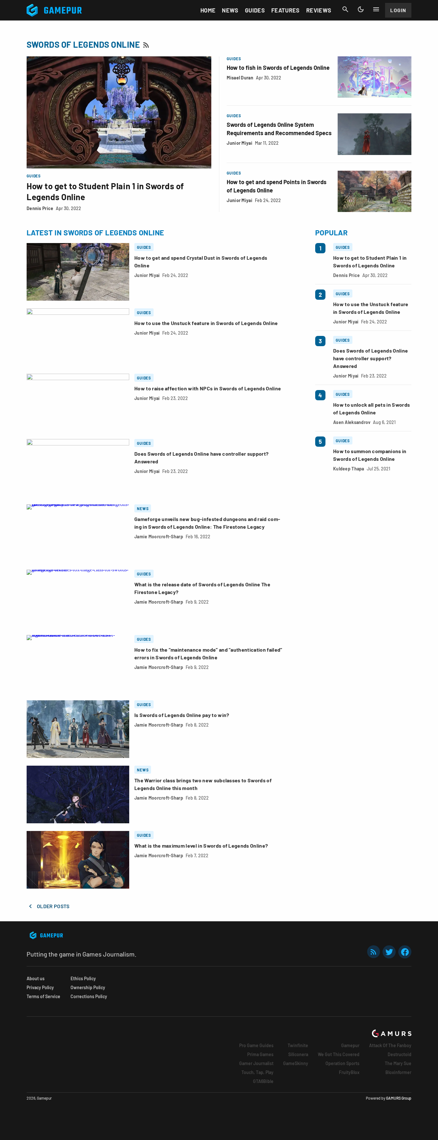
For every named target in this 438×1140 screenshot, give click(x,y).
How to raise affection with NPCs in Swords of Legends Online (207, 388)
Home (207, 10)
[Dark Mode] (360, 9)
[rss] (373, 951)
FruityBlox (349, 1072)
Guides (255, 10)
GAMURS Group (398, 1098)
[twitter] (389, 951)
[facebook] (404, 951)
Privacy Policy (40, 987)
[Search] (345, 9)
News (230, 10)
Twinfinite (298, 1045)
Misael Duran (240, 77)
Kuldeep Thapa (348, 468)
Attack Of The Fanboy (390, 1045)
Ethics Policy (83, 978)
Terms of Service (43, 996)
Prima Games (260, 1054)
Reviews (319, 10)
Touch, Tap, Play (257, 1072)
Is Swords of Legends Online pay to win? (181, 715)
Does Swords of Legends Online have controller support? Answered (370, 358)
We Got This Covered (338, 1054)
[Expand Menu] (376, 9)
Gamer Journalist (256, 1063)
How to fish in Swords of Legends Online (278, 67)
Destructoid (399, 1054)
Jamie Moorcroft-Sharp (158, 536)
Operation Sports (342, 1063)
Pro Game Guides (256, 1045)
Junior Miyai (239, 143)
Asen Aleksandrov (351, 422)
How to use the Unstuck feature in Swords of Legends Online (206, 323)
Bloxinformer (398, 1072)
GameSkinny (295, 1063)
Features (285, 10)
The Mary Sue (398, 1063)
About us (36, 978)
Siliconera (298, 1054)
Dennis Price (40, 208)
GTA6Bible (263, 1081)
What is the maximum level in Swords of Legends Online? (201, 846)
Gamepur (350, 1045)
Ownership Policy (88, 987)
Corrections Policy (89, 996)
